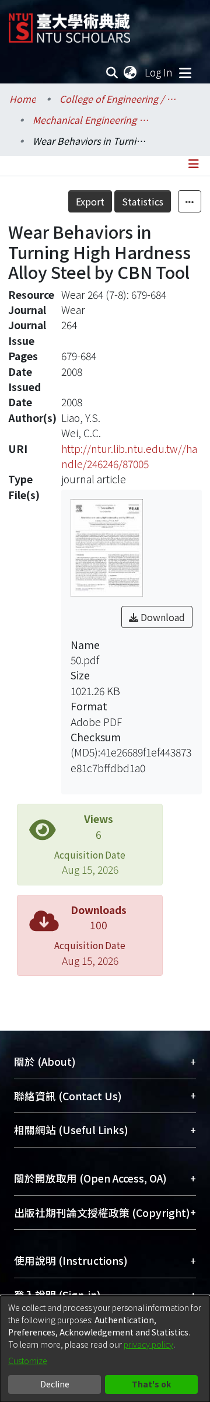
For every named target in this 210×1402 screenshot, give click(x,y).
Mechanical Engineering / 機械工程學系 (91, 120)
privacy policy (148, 1344)
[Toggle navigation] (185, 72)
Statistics (142, 201)
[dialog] (105, 1349)
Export (90, 201)
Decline (54, 1384)
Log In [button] (159, 72)
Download (161, 617)
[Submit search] (112, 72)
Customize (27, 1360)
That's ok (151, 1384)
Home (22, 99)
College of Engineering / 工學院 (118, 99)
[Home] (69, 24)
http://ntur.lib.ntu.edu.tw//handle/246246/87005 (129, 456)
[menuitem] (131, 72)
